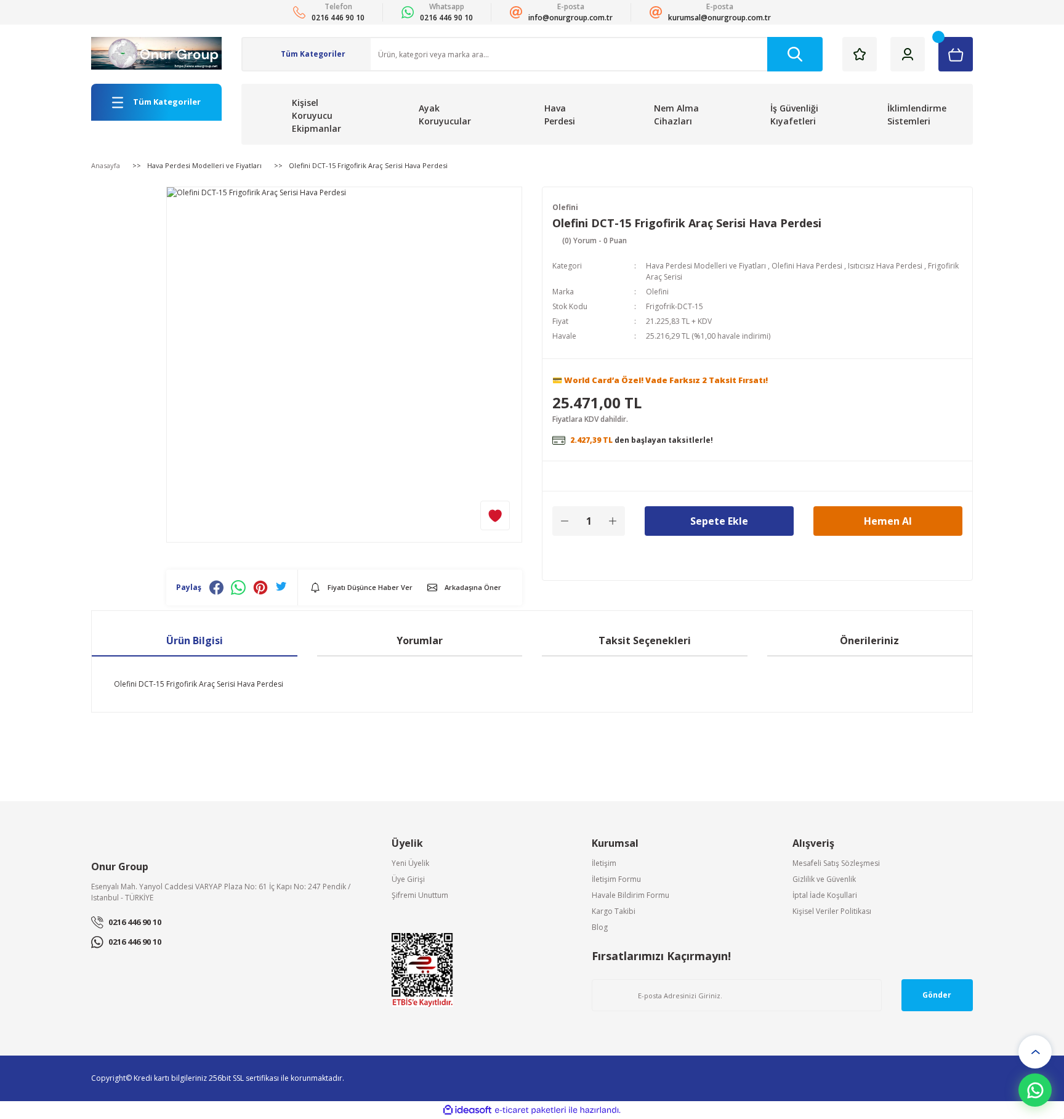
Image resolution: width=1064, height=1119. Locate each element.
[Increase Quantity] (612, 521)
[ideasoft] (467, 1110)
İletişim (604, 863)
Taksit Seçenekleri (644, 640)
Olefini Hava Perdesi (807, 266)
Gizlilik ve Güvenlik (824, 879)
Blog (600, 927)
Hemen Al (888, 521)
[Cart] (955, 54)
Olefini (565, 207)
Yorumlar (420, 640)
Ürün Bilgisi (194, 640)
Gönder (936, 995)
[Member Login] (907, 54)
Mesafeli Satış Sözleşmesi (836, 863)
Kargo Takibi (613, 911)
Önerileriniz (869, 640)
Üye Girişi (408, 879)
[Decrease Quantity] (564, 521)
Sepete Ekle (719, 521)
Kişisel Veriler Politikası (831, 911)
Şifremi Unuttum (420, 895)
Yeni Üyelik (410, 863)
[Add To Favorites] (495, 515)
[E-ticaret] (530, 1110)
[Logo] (156, 53)
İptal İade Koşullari (824, 895)
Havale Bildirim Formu (630, 895)
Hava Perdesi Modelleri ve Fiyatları (706, 266)
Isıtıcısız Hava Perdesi (885, 266)
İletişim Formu (616, 879)
